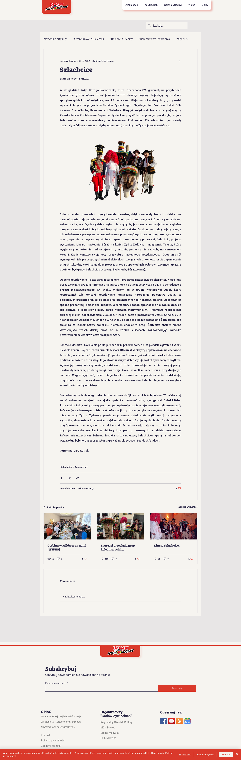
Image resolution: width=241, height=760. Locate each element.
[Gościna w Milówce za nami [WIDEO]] (67, 526)
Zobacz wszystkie (188, 506)
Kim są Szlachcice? (167, 546)
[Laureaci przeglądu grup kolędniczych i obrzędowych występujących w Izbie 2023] (120, 526)
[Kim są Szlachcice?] (173, 526)
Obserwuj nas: (171, 712)
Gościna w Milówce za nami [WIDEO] (67, 547)
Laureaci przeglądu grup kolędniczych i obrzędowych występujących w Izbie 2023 (120, 547)
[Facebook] (163, 721)
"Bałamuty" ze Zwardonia (154, 39)
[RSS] (179, 721)
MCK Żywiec (107, 727)
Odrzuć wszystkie (205, 754)
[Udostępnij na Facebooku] (61, 478)
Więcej (180, 39)
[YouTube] (171, 721)
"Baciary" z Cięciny (121, 39)
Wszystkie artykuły (55, 39)
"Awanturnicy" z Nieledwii (88, 39)
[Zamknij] (237, 754)
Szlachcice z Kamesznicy (74, 466)
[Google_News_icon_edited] (187, 721)
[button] (151, 5)
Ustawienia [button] (185, 754)
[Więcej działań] (179, 61)
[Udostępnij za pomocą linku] (77, 478)
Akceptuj (225, 754)
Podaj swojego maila (56, 683)
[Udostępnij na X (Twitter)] (69, 478)
